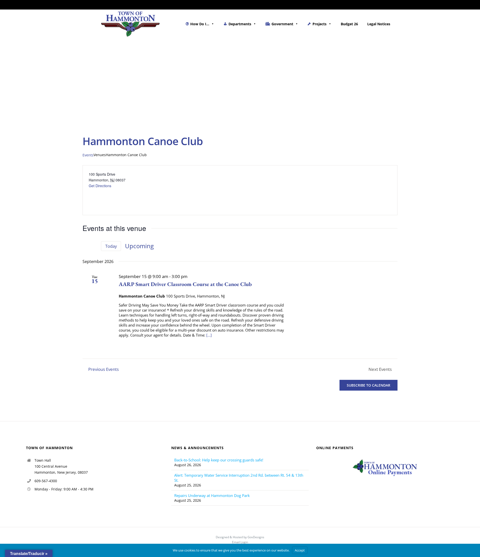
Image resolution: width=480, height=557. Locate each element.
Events (88, 155)
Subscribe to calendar (368, 385)
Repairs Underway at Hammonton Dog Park (212, 495)
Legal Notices (378, 24)
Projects (319, 24)
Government (282, 24)
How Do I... (199, 24)
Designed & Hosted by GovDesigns (240, 537)
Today (111, 246)
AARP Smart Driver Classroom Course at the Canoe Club (185, 284)
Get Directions (100, 185)
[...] (209, 335)
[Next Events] (94, 246)
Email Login (240, 542)
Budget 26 (349, 24)
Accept (300, 550)
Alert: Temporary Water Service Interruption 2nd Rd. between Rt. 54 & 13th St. (238, 478)
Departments (239, 24)
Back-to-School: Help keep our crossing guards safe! (218, 459)
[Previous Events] (85, 246)
